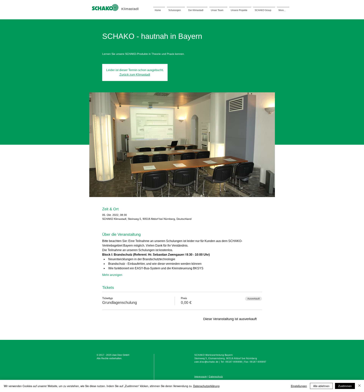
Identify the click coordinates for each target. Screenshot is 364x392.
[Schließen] (359, 386)
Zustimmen (345, 386)
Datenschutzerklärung (206, 386)
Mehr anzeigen (112, 275)
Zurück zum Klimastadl (134, 74)
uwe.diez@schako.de (206, 362)
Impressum (200, 376)
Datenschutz (216, 376)
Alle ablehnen (321, 386)
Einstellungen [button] (299, 386)
